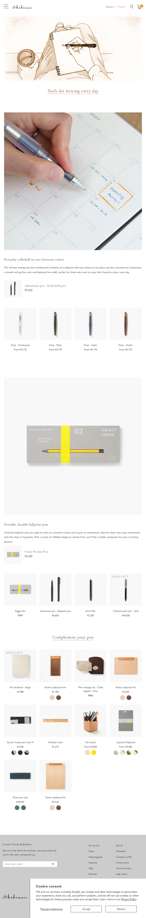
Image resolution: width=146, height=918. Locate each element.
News (91, 851)
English (122, 7)
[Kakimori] (22, 7)
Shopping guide (96, 857)
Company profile (124, 857)
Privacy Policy (129, 899)
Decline (121, 909)
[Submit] (52, 864)
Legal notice (121, 874)
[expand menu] (6, 6)
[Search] (131, 7)
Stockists (93, 874)
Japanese (110, 7)
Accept (86, 909)
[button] (140, 7)
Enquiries (93, 862)
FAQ (91, 868)
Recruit (119, 845)
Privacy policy (122, 862)
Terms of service (123, 868)
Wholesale (121, 851)
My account (94, 845)
